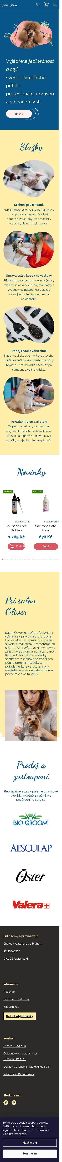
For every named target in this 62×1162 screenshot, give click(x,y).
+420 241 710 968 (14, 1046)
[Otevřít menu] (55, 4)
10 (27, 559)
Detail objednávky (19, 1016)
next (58, 504)
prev (3, 504)
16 (42, 559)
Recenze (9, 991)
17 (44, 559)
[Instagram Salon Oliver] (14, 1102)
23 (59, 559)
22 (56, 559)
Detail (46, 546)
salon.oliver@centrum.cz (18, 1074)
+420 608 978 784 (39, 1066)
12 (32, 559)
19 (49, 559)
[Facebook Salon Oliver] (5, 1102)
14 (37, 559)
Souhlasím (29, 1153)
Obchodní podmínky (16, 999)
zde (23, 1134)
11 (29, 559)
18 (46, 559)
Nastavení (30, 1142)
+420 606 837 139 (14, 1059)
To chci (19, 113)
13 (34, 559)
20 (51, 559)
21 (54, 559)
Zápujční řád (11, 1006)
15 (39, 559)
